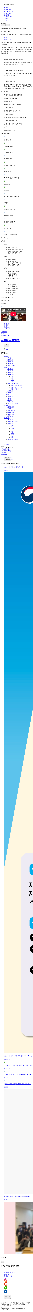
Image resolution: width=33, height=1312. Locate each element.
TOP (8, 25)
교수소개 (6, 18)
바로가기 (6, 20)
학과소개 (6, 7)
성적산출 (6, 323)
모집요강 (6, 327)
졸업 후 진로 (8, 9)
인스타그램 (7, 39)
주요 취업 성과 (8, 11)
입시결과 (6, 325)
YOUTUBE (7, 459)
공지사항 (7, 457)
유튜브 (6, 37)
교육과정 (6, 15)
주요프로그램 (8, 17)
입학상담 (6, 328)
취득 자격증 (7, 13)
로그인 (6, 349)
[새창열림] (5, 1281)
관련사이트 (7, 1296)
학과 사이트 (8, 1298)
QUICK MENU (3, 24)
